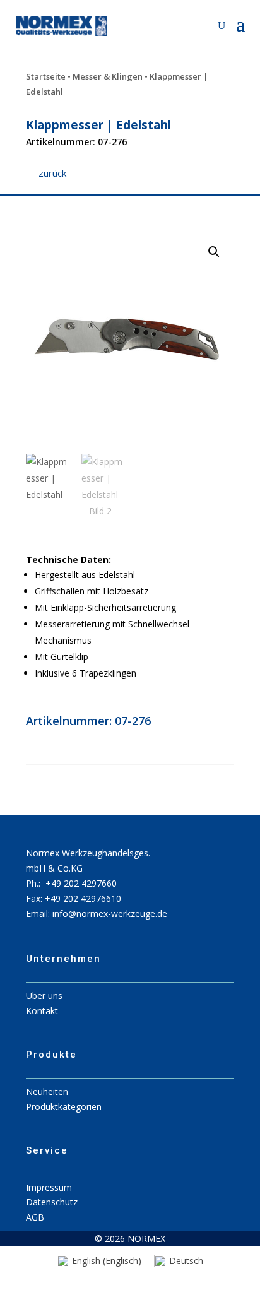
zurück (52, 173)
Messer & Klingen (108, 76)
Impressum (49, 1187)
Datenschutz (52, 1202)
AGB (35, 1217)
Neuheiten (47, 1091)
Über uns (44, 996)
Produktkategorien (64, 1107)
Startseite (46, 76)
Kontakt (42, 1011)
